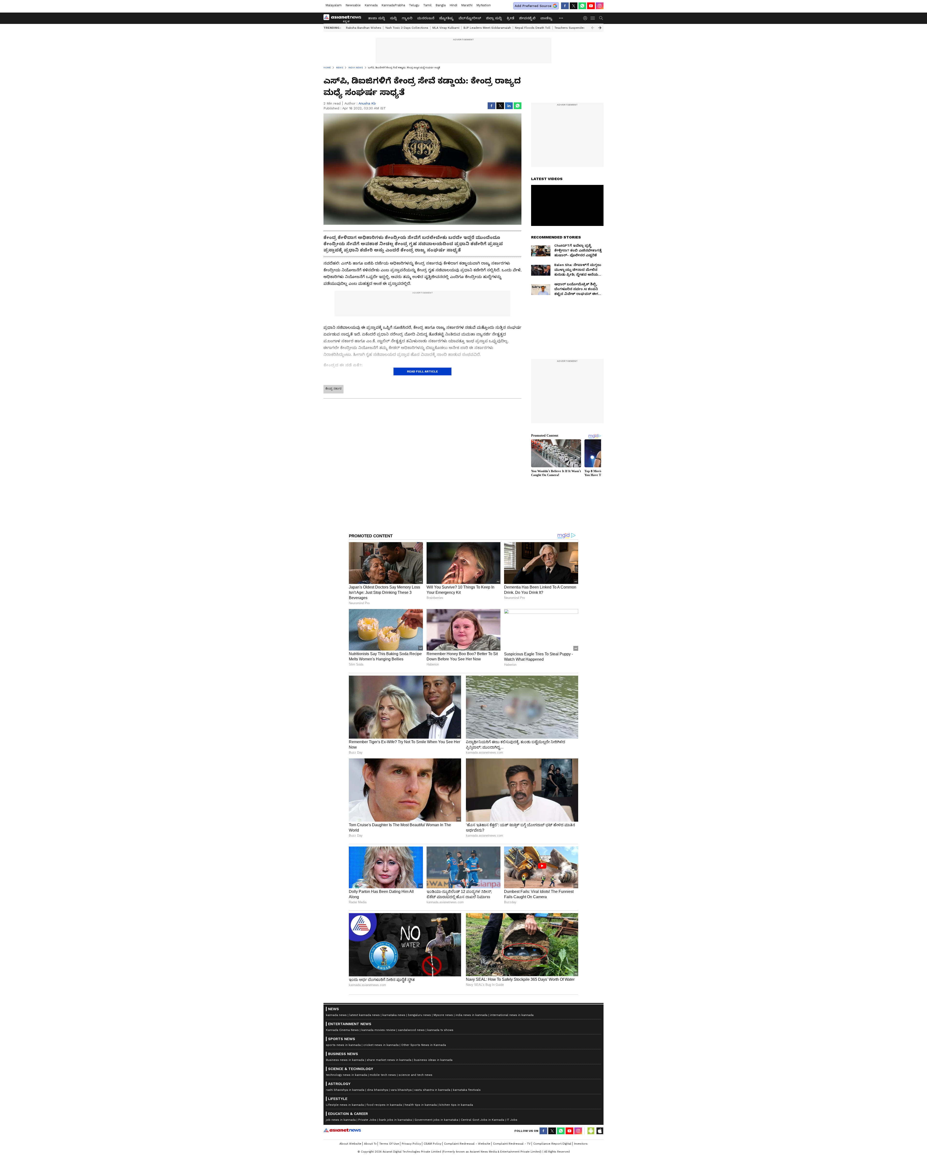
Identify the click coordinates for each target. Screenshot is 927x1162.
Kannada (371, 5)
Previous (592, 27)
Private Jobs (367, 1119)
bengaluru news (419, 1015)
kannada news (336, 1015)
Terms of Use (389, 1143)
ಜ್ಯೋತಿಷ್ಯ (446, 18)
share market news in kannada (389, 1060)
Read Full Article (422, 371)
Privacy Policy (411, 1143)
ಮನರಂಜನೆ (425, 18)
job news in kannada (341, 1119)
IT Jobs (512, 1119)
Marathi (466, 5)
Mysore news (443, 1015)
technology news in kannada (346, 1075)
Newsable (353, 5)
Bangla (440, 5)
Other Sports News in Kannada (423, 1045)
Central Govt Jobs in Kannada (482, 1119)
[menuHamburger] (592, 18)
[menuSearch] (601, 18)
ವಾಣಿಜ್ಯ (546, 18)
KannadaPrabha (393, 5)
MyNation (483, 5)
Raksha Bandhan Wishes (363, 27)
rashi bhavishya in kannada (345, 1090)
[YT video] (591, 5)
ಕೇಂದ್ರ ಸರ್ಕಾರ (333, 388)
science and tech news (415, 1075)
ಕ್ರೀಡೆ (510, 18)
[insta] (600, 5)
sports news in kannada (343, 1045)
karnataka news (393, 1015)
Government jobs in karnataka (436, 1119)
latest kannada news (364, 1015)
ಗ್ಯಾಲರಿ (407, 18)
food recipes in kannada (384, 1104)
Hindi (453, 5)
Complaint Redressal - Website (467, 1143)
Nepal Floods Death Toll (532, 27)
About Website (350, 1143)
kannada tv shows (440, 1030)
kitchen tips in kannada (456, 1104)
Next (600, 27)
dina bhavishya (377, 1090)
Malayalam (333, 5)
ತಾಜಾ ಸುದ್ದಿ (376, 18)
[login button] (586, 18)
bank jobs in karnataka (395, 1119)
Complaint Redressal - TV (512, 1143)
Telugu (414, 5)
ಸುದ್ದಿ (393, 18)
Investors (581, 1143)
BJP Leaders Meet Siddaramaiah (487, 27)
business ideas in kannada (433, 1060)
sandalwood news (411, 1030)
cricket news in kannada (381, 1045)
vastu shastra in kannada (432, 1090)
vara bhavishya (401, 1090)
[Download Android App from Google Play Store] (591, 1130)
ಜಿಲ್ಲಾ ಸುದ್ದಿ (494, 18)
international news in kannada (512, 1015)
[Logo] (344, 18)
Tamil (427, 5)
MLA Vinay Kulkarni (445, 27)
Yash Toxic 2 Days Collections (406, 27)
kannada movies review (378, 1030)
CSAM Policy (432, 1143)
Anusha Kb (367, 103)
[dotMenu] (561, 18)
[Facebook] (565, 5)
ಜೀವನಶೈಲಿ (527, 18)
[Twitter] (573, 5)
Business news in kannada (345, 1060)
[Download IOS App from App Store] (600, 1130)
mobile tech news (383, 1075)
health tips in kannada (421, 1104)
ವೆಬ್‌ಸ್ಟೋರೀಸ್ (469, 18)
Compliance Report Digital (552, 1143)
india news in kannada (471, 1015)
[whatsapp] (582, 5)
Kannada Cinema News (342, 1030)
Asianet (342, 1130)
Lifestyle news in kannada (345, 1104)
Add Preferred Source (533, 6)
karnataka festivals (467, 1090)
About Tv (370, 1143)
